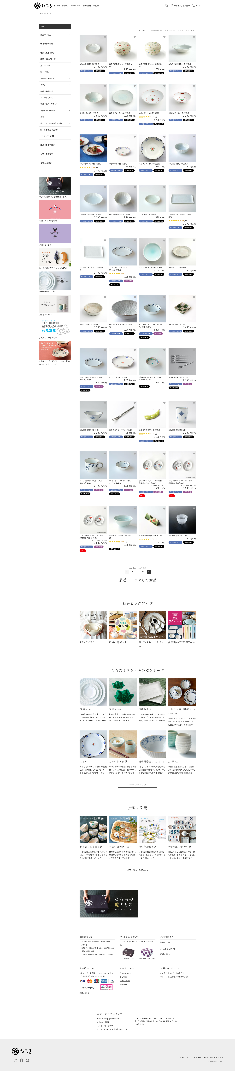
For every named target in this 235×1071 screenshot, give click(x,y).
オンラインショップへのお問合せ (172, 973)
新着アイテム (45, 35)
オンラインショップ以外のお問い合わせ (174, 977)
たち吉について (125, 973)
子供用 (43, 84)
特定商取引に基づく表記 (214, 1057)
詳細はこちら (165, 942)
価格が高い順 (170, 30)
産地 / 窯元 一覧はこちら (137, 869)
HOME (41, 13)
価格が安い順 (156, 30)
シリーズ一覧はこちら (138, 784)
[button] (149, 572)
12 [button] (143, 571)
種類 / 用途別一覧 (48, 59)
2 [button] (132, 571)
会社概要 (123, 977)
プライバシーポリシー (198, 1057)
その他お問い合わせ (105, 1025)
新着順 (180, 30)
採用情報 (123, 984)
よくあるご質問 (103, 1022)
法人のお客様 (125, 980)
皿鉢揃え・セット (47, 78)
